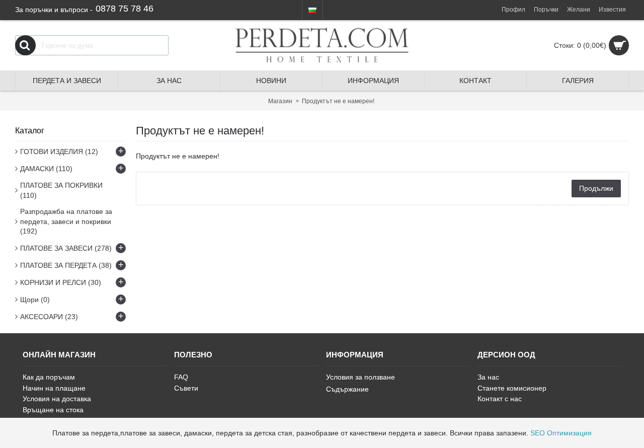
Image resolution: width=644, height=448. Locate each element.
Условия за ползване (360, 377)
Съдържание (347, 389)
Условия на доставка (57, 399)
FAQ (181, 377)
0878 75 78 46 (124, 9)
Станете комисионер (511, 388)
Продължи (596, 188)
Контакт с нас (499, 399)
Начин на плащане (54, 388)
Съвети (186, 388)
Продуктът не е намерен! (338, 101)
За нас (488, 377)
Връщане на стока (53, 410)
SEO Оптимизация (561, 433)
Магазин (280, 101)
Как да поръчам (49, 377)
